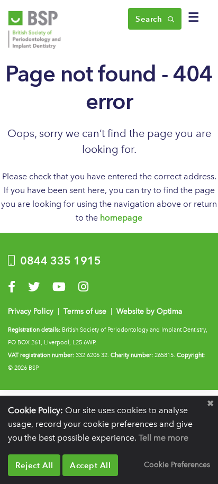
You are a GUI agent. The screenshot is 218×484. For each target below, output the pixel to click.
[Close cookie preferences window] (210, 404)
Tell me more (163, 438)
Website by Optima (149, 311)
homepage (121, 218)
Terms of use (84, 311)
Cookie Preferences (177, 464)
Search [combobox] (150, 19)
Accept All (90, 465)
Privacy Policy (30, 311)
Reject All (34, 465)
